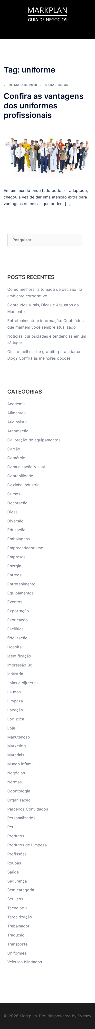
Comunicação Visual (26, 466)
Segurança (17, 881)
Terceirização (19, 917)
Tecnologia (17, 907)
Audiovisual (17, 421)
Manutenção (18, 737)
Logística (15, 719)
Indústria (15, 673)
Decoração (17, 502)
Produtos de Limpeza (27, 844)
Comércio (16, 457)
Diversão (15, 521)
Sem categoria (20, 889)
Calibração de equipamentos (33, 439)
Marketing (16, 745)
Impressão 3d (19, 665)
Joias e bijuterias (22, 682)
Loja (11, 728)
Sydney (84, 1015)
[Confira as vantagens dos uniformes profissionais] (47, 153)
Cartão (13, 449)
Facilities (15, 628)
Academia (16, 403)
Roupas (14, 863)
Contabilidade (20, 475)
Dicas (12, 511)
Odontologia (18, 791)
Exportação (18, 610)
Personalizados (21, 817)
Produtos (15, 835)
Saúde (13, 872)
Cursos (13, 493)
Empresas (16, 556)
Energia (14, 565)
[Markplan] (47, 13)
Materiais (15, 754)
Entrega (14, 574)
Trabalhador (55, 85)
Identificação (19, 656)
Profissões (17, 854)
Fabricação (17, 619)
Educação (16, 529)
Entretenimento (21, 584)
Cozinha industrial (23, 484)
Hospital (15, 646)
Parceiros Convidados (27, 809)
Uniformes (16, 953)
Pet (10, 826)
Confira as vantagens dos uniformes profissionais (44, 105)
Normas (14, 782)
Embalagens (18, 538)
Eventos (14, 601)
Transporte (17, 944)
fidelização (17, 637)
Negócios (16, 772)
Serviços (15, 898)
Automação (17, 430)
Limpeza (15, 700)
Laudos (14, 691)
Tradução (16, 935)
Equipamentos (20, 593)
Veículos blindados (24, 961)
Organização (19, 800)
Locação (15, 709)
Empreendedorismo (25, 547)
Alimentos (16, 412)
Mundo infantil (20, 763)
